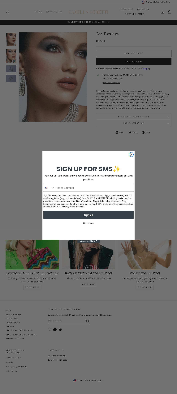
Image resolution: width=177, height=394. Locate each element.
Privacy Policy (68, 207)
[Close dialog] (131, 154)
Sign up (88, 215)
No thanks (88, 223)
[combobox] (48, 188)
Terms (81, 207)
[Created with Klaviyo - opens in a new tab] (88, 241)
